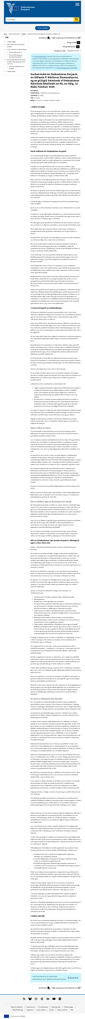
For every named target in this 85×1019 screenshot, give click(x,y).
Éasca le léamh (41, 1010)
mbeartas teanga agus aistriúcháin (66, 68)
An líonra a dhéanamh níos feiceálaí (16, 67)
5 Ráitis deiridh (11, 71)
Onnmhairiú (43, 38)
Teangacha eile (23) (73, 51)
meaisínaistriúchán (40, 56)
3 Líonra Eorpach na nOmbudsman (17, 49)
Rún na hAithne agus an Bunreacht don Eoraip (15, 56)
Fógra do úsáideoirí (17, 1007)
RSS (72, 1010)
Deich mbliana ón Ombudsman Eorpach (16, 45)
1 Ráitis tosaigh (11, 42)
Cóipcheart (30, 1010)
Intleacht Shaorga (17, 1010)
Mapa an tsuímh (63, 1010)
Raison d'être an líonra (15, 52)
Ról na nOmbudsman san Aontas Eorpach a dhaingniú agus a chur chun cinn (16, 62)
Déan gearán (42, 28)
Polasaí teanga (68, 1007)
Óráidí (24, 34)
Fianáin (51, 1010)
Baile (5, 34)
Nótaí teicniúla (56, 1007)
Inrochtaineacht (43, 1007)
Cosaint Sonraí (30, 1007)
